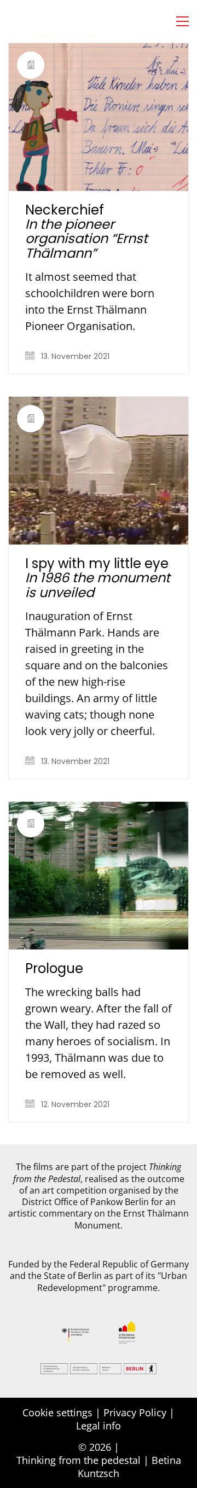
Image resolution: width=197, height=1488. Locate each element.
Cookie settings (57, 1412)
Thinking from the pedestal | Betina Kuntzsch (98, 1467)
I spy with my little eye (97, 578)
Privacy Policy (134, 1412)
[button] (182, 21)
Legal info (98, 1425)
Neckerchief (86, 232)
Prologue (54, 969)
